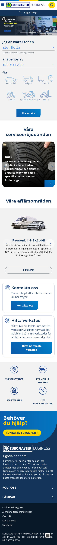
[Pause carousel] (4, 19)
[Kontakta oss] (51, 5)
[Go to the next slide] (52, 26)
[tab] (24, 32)
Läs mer (28, 270)
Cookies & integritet (12, 507)
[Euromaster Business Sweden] (25, 5)
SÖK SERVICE (31, 12)
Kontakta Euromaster (22, 433)
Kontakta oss (9, 520)
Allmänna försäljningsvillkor (17, 511)
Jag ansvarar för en (18, 42)
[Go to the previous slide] (5, 26)
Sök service (28, 113)
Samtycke (7, 524)
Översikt (6, 516)
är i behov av (12, 59)
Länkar (8, 497)
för (4, 73)
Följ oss (9, 487)
